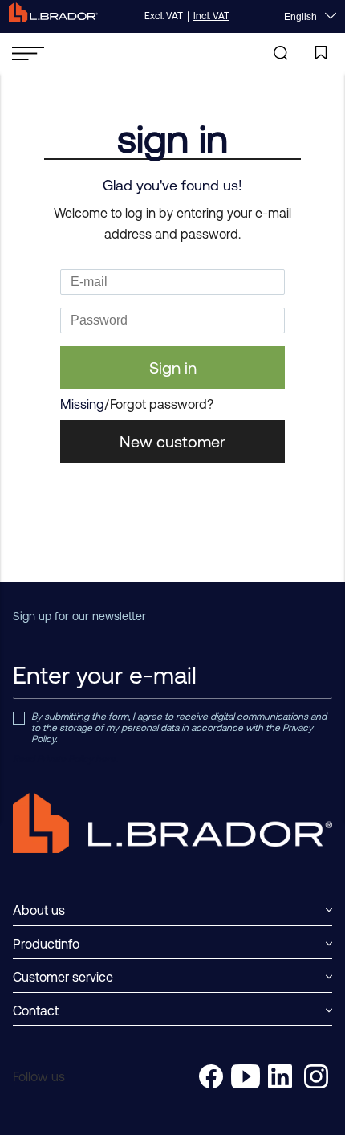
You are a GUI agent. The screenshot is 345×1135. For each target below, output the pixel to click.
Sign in (173, 367)
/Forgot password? (158, 404)
